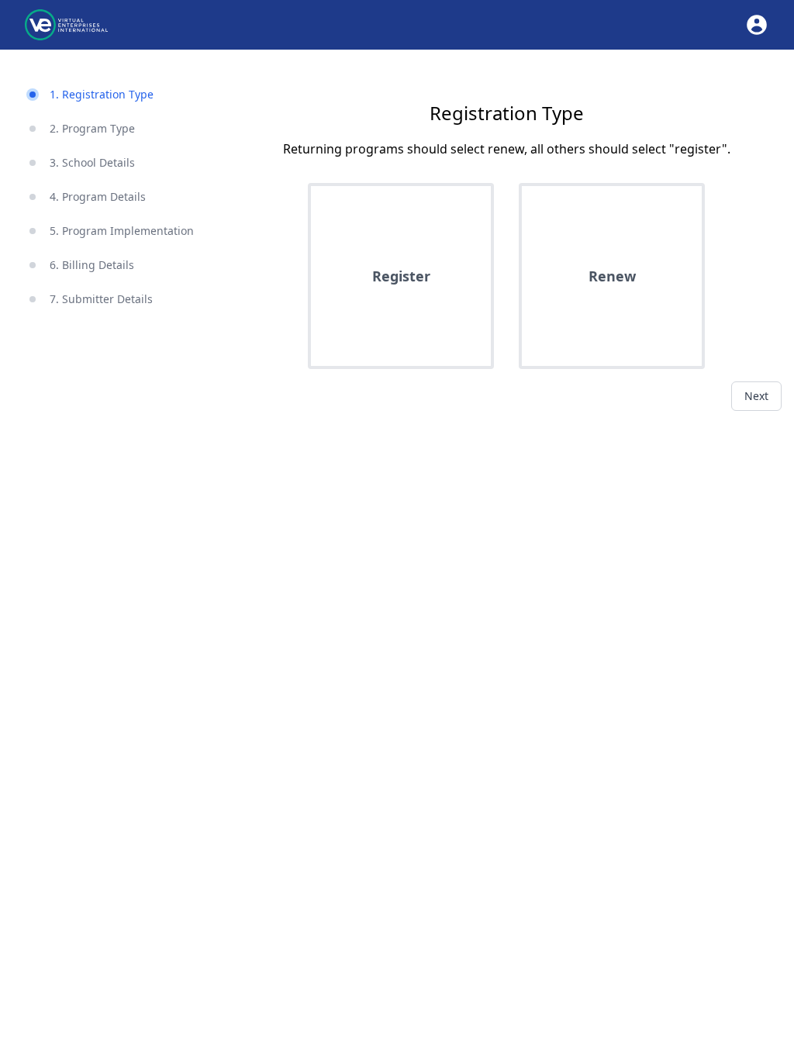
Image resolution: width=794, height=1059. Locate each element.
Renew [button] (612, 276)
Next (756, 395)
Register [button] (401, 276)
